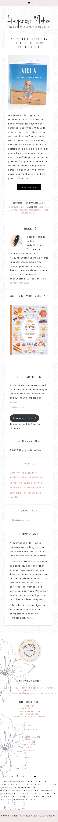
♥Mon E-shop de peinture (29, 730)
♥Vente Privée (29, 744)
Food (16, 210)
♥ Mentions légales (29, 714)
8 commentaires (17, 207)
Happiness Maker (29, 21)
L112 (21, 791)
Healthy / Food (26, 210)
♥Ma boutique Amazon (29, 737)
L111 (13, 791)
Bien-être (44, 207)
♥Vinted (29, 757)
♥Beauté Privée (29, 747)
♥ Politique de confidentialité (29, 717)
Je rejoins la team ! (24, 418)
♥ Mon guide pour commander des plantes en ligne (29, 693)
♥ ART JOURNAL (29, 685)
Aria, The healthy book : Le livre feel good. (29, 43)
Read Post (29, 187)
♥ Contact (29, 706)
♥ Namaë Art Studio (29, 709)
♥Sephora (29, 750)
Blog (11, 210)
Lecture (37, 210)
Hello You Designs (48, 816)
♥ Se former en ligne (29, 711)
